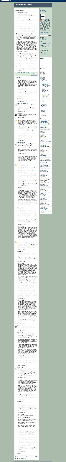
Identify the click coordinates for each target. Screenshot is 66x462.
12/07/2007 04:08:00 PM (21, 140)
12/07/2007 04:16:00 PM (21, 153)
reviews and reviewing (44, 185)
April (43, 111)
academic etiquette (44, 121)
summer (42, 195)
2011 (42, 74)
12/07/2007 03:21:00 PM (21, 111)
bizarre (42, 132)
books (42, 135)
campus (42, 137)
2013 (42, 72)
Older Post (36, 456)
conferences (43, 145)
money (42, 176)
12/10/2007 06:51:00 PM (21, 365)
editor (42, 151)
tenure (42, 200)
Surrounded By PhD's (45, 95)
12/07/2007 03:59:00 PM (21, 117)
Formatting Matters (45, 90)
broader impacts (43, 136)
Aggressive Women (45, 96)
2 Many (43, 101)
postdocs (42, 181)
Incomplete (43, 89)
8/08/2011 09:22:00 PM (21, 451)
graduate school (43, 162)
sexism (42, 193)
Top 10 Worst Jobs (45, 84)
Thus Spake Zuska (45, 50)
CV (41, 149)
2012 (42, 73)
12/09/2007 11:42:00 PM (21, 330)
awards (42, 131)
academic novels (43, 122)
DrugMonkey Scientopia (46, 43)
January (43, 115)
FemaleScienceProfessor (24, 4)
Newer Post (16, 456)
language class (43, 170)
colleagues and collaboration (45, 142)
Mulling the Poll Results (45, 97)
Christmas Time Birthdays (46, 86)
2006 (42, 116)
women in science (44, 208)
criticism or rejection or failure (45, 147)
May (43, 110)
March (43, 112)
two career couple (43, 203)
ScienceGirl (20, 113)
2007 (42, 79)
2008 (42, 78)
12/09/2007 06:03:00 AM (21, 298)
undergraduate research (44, 204)
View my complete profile (45, 32)
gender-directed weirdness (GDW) (46, 160)
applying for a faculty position (45, 128)
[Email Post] (36, 72)
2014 (42, 71)
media (42, 174)
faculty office (43, 156)
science (42, 189)
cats (41, 140)
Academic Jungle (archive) (46, 38)
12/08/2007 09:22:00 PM (21, 261)
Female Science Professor (22, 103)
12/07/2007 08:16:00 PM (21, 224)
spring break (43, 194)
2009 (42, 77)
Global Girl (20, 367)
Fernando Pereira (21, 142)
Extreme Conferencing (45, 94)
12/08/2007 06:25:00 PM (21, 249)
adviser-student (43, 127)
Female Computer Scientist (46, 45)
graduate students (44, 165)
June (43, 109)
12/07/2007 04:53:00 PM (21, 187)
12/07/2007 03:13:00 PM (21, 101)
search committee (44, 190)
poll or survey (43, 180)
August (43, 106)
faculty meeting (43, 155)
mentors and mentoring (44, 175)
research (42, 184)
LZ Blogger (20, 325)
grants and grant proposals (45, 166)
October (43, 104)
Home (26, 456)
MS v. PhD (43, 91)
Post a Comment (18, 453)
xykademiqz (44, 52)
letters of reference (44, 171)
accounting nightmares (44, 123)
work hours (42, 209)
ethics (42, 154)
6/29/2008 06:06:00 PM (21, 412)
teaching (42, 198)
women (42, 207)
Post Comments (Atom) (22, 458)
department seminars (44, 150)
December (43, 80)
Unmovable (43, 100)
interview (42, 167)
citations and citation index (45, 141)
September (44, 105)
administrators (43, 126)
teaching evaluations (44, 199)
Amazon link (24, 229)
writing (42, 212)
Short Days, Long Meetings (46, 85)
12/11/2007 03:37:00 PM (21, 377)
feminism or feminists (44, 159)
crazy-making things (34, 75)
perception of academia (44, 179)
